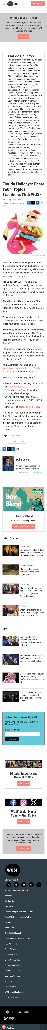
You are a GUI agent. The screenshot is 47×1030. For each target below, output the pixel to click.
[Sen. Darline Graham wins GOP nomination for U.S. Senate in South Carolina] (11, 659)
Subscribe (23, 36)
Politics (22, 606)
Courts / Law (24, 546)
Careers (8, 922)
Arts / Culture (16, 436)
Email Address (13, 729)
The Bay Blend (23, 516)
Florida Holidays (21, 56)
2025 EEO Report (11, 955)
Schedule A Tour (11, 997)
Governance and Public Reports (17, 939)
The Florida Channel (13, 933)
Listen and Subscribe (23, 526)
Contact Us (9, 901)
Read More (23, 783)
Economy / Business (27, 565)
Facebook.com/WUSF (18, 386)
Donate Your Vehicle (13, 965)
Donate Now (23, 848)
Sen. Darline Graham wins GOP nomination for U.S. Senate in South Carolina (31, 658)
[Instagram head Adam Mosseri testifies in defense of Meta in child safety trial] (11, 641)
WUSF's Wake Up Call (23, 18)
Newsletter (9, 906)
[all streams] (43, 1027)
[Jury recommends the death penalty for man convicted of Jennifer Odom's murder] (11, 550)
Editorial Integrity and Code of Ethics (23, 775)
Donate (38, 4)
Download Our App (12, 976)
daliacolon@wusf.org (28, 407)
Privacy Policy (10, 987)
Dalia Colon (16, 199)
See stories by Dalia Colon (28, 472)
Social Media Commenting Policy (18, 917)
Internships (9, 928)
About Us (8, 896)
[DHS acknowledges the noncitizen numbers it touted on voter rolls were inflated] (11, 696)
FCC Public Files (11, 944)
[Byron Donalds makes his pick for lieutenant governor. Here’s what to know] (11, 610)
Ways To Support (11, 981)
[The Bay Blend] (23, 499)
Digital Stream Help (12, 960)
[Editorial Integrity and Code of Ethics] (23, 764)
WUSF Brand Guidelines (14, 992)
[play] (3, 1027)
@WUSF (25, 390)
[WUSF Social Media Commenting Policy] (23, 802)
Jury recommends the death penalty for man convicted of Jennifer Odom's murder (32, 553)
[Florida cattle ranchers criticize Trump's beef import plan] (11, 569)
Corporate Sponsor (12, 971)
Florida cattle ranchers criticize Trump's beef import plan (29, 572)
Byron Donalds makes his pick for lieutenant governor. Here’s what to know (32, 613)
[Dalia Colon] (8, 463)
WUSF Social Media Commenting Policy (23, 813)
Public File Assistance (13, 949)
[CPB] (19, 1012)
